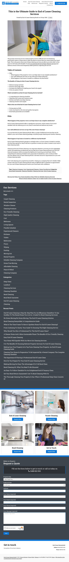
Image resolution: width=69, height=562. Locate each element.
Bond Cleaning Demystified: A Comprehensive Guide (21, 321)
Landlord (7, 285)
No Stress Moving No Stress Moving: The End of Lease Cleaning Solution (29, 318)
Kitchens (7, 234)
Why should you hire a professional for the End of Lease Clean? (26, 331)
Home (25, 1)
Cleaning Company (17, 169)
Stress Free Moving (44, 169)
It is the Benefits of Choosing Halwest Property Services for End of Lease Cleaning (32, 344)
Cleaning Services (38, 171)
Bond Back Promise (47, 1)
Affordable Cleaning (10, 266)
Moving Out (8, 254)
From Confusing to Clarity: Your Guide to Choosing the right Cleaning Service (31, 328)
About (51, 3)
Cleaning (7, 304)
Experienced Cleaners (32, 169)
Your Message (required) (10, 511)
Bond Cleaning (9, 294)
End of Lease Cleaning (50, 171)
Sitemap (37, 557)
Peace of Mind (9, 270)
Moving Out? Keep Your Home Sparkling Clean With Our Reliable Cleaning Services (31, 177)
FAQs (10, 73)
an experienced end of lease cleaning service (43, 64)
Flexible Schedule (10, 228)
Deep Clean (7, 282)
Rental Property (9, 257)
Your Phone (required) (9, 505)
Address (5, 488)
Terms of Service (23, 557)
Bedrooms (7, 221)
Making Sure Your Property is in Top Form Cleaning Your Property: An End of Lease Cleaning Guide (32, 348)
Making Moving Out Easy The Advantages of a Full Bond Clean (25, 364)
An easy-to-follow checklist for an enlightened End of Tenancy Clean (28, 370)
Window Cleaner (9, 205)
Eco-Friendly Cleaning (11, 212)
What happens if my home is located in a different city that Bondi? (29, 78)
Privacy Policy (31, 557)
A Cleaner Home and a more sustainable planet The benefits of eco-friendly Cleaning (33, 334)
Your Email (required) (9, 500)
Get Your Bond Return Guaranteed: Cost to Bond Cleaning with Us (26, 374)
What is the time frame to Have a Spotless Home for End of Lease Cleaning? (31, 324)
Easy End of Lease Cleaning (13, 337)
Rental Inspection (10, 202)
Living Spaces (8, 225)
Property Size (7, 477)
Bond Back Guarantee (15, 171)
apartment (57, 148)
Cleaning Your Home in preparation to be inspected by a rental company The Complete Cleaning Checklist (34, 353)
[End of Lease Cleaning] (10, 4)
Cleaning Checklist (27, 171)
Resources (34, 3)
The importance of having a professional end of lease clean (25, 358)
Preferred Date (7, 482)
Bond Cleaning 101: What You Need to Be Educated (21, 367)
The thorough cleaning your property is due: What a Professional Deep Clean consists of (34, 378)
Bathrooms (7, 241)
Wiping (6, 247)
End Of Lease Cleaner (34, 1)
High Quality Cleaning (11, 215)
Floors (6, 244)
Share (50, 17)
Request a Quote (43, 3)
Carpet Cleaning (9, 199)
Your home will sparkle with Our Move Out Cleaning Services (25, 341)
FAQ (29, 3)
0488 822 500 (61, 3)
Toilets (6, 237)
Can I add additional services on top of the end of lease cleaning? (29, 76)
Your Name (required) (9, 494)
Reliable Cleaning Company (13, 260)
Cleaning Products (10, 209)
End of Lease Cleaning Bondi (10, 557)
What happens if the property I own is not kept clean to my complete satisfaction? (34, 75)
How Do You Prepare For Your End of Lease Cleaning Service (24, 361)
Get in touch (6, 191)
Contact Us (50, 5)
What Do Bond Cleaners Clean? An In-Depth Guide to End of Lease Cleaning (40, 178)
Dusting (6, 250)
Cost (25, 169)
